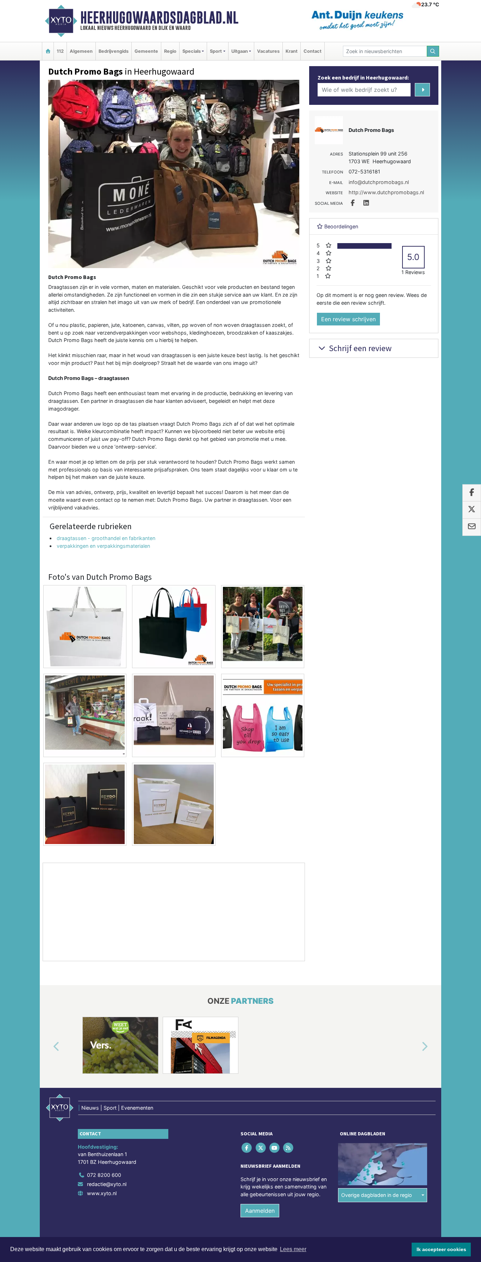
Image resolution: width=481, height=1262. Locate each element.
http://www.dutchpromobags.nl (386, 192)
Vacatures (268, 51)
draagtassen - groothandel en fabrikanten (106, 538)
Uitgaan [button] (239, 51)
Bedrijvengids (114, 51)
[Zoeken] (433, 51)
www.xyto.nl (102, 1193)
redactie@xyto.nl (106, 1184)
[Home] (48, 51)
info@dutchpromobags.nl (379, 182)
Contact (312, 51)
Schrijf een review (359, 348)
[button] (48, 1047)
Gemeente (146, 51)
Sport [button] (216, 51)
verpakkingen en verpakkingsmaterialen (103, 546)
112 (60, 51)
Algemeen (81, 51)
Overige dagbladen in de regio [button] (376, 1195)
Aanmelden (260, 1210)
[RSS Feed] (289, 1147)
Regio (170, 51)
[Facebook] (247, 1147)
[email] (472, 527)
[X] (261, 1147)
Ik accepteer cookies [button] (441, 1249)
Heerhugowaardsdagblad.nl (159, 17)
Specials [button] (191, 51)
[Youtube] (275, 1147)
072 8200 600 (104, 1175)
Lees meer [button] (293, 1249)
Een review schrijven (348, 319)
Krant (292, 51)
